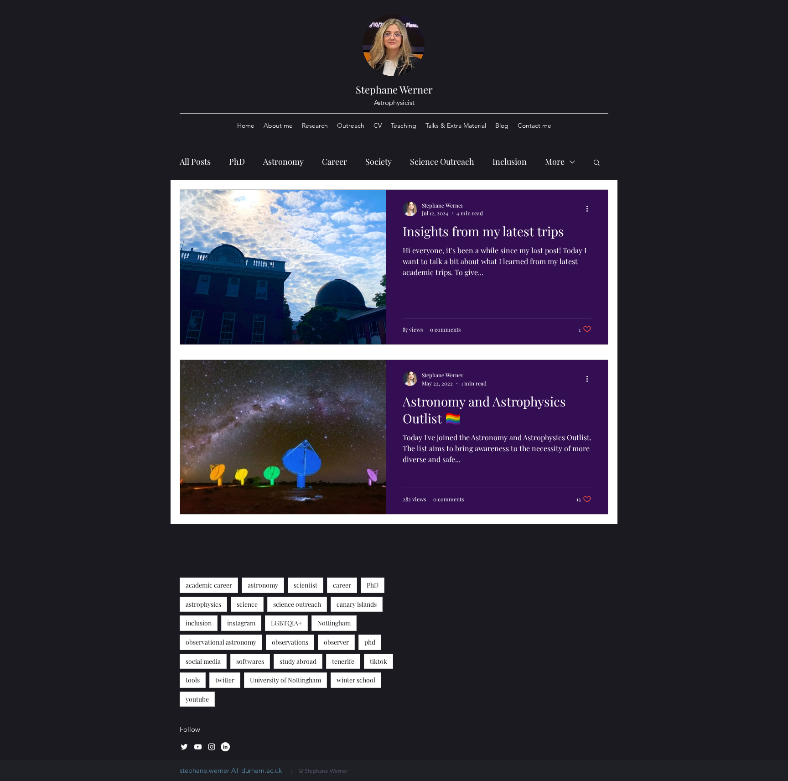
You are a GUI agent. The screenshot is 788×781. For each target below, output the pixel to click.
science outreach (297, 604)
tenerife (343, 661)
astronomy (263, 585)
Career (334, 161)
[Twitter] (184, 746)
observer (336, 642)
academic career (209, 585)
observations (290, 642)
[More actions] (590, 208)
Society (378, 161)
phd (369, 642)
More (555, 161)
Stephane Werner (394, 89)
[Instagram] (211, 746)
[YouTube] (197, 746)
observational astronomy (221, 642)
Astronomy (283, 161)
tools (193, 680)
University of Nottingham (285, 680)
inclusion (199, 623)
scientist (305, 585)
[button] (596, 163)
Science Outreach (442, 161)
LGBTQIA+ (286, 623)
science (247, 604)
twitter (224, 680)
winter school (356, 680)
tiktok (378, 661)
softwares (250, 661)
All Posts (195, 161)
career (342, 585)
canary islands (357, 604)
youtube (197, 699)
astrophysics (203, 604)
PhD (237, 161)
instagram (241, 623)
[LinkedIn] (225, 746)
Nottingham (334, 623)
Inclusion (510, 161)
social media (203, 661)
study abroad (298, 661)
